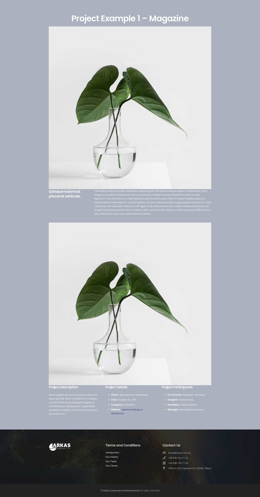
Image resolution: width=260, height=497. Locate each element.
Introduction (112, 452)
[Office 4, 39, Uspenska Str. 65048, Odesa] (165, 468)
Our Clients (112, 465)
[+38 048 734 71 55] (165, 458)
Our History (112, 456)
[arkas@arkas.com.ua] (165, 453)
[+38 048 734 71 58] (165, 463)
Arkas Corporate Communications (121, 490)
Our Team (111, 461)
